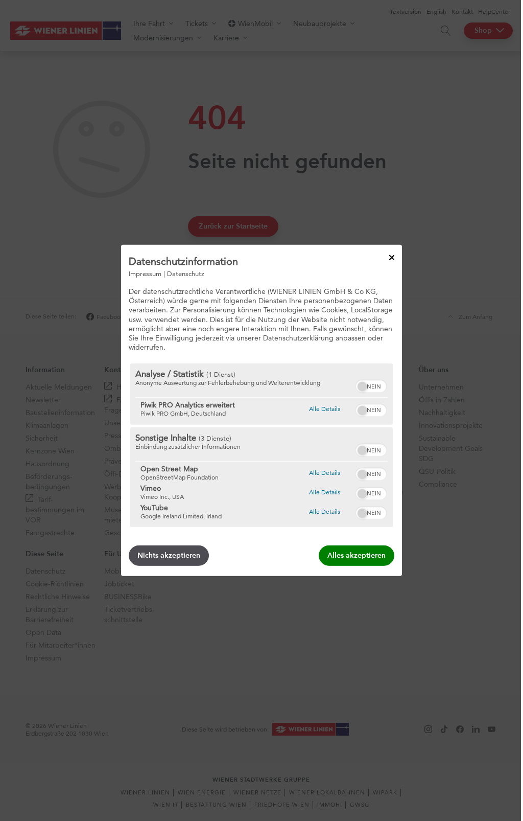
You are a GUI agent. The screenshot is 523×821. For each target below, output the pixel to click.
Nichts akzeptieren (168, 555)
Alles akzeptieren (356, 555)
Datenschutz (185, 273)
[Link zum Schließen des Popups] (391, 257)
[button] (362, 386)
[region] (261, 445)
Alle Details (324, 408)
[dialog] (261, 410)
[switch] (371, 385)
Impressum (145, 273)
